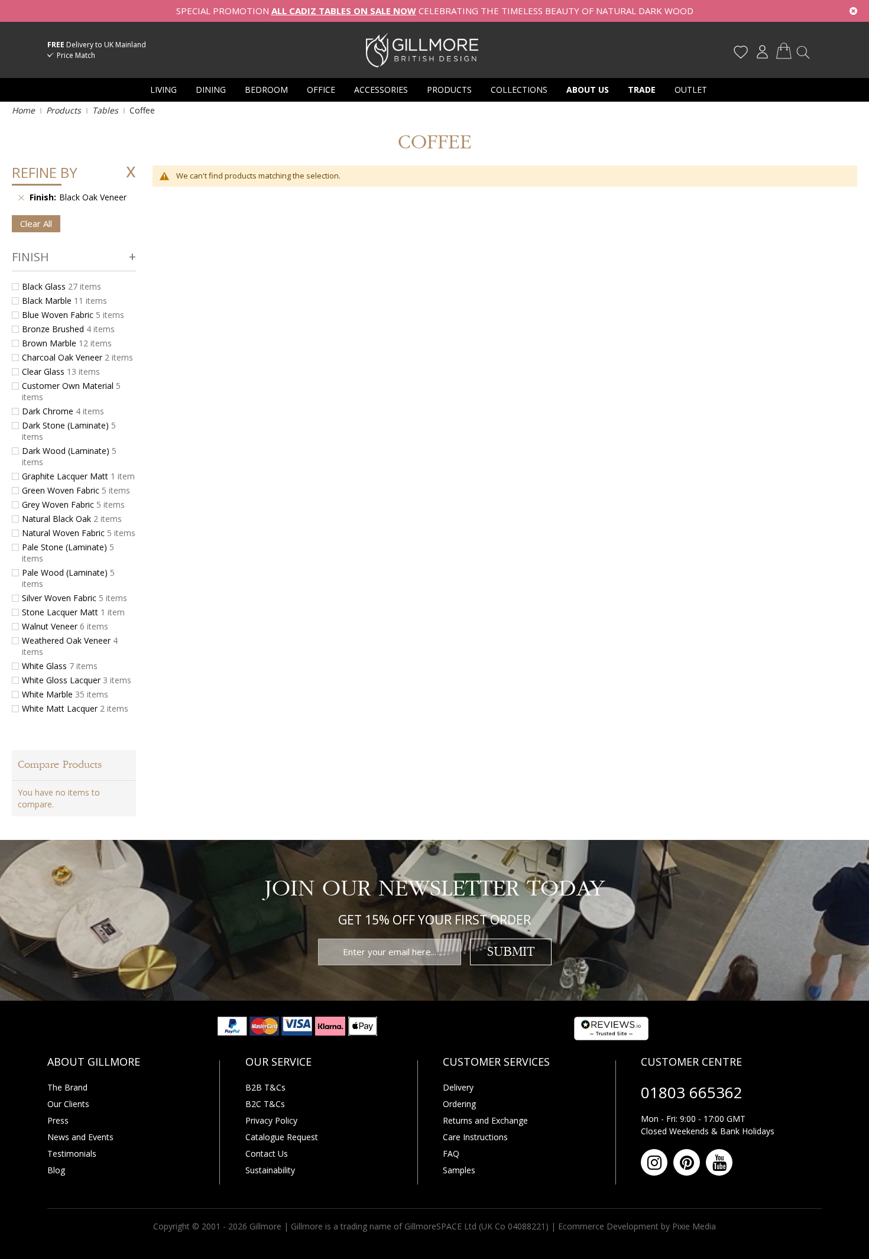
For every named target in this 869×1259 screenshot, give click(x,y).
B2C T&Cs (265, 1103)
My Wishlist (741, 52)
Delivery (458, 1087)
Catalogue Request (281, 1137)
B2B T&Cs (265, 1087)
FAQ (451, 1153)
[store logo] (422, 49)
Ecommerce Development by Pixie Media (637, 1226)
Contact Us (266, 1153)
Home (24, 110)
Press (58, 1120)
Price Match (76, 55)
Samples (459, 1170)
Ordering (459, 1103)
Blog (56, 1170)
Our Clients (68, 1103)
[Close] (853, 11)
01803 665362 (691, 1092)
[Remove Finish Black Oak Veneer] (21, 197)
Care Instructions (475, 1137)
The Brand (67, 1087)
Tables (106, 110)
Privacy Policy (271, 1120)
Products (64, 110)
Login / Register (762, 52)
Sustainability (270, 1170)
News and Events (80, 1137)
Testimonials (71, 1153)
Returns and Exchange (485, 1120)
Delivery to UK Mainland (96, 45)
